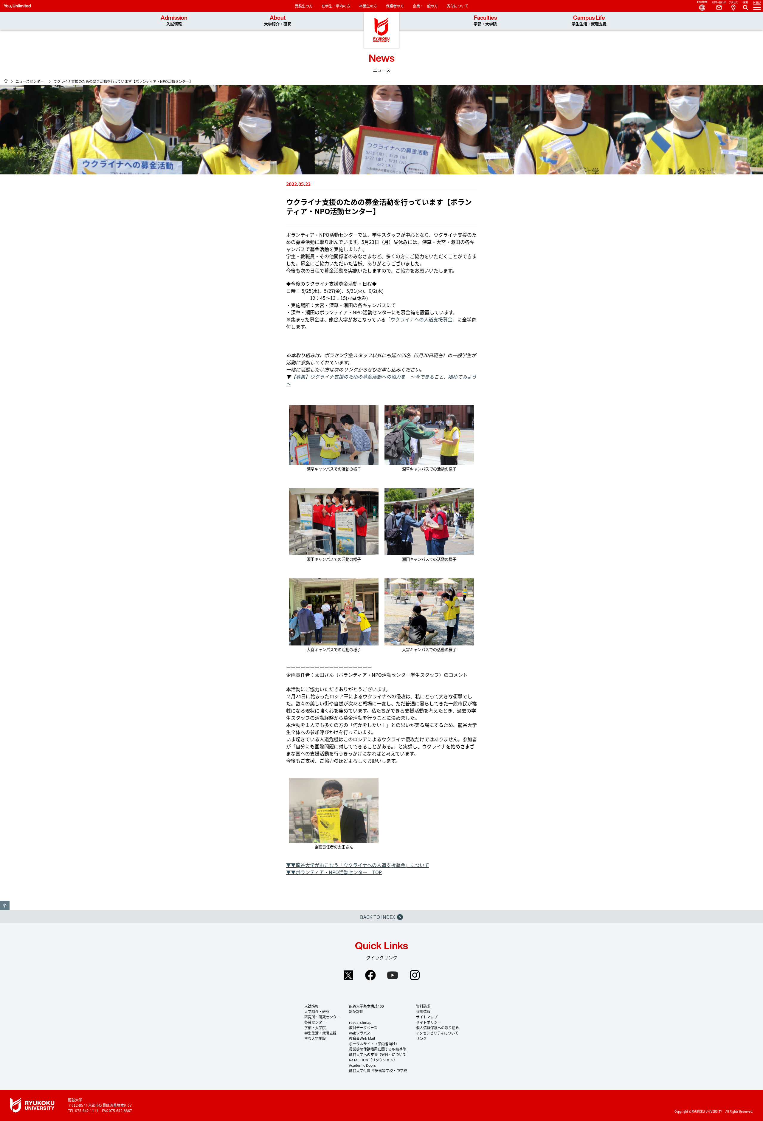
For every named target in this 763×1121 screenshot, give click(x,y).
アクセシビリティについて (437, 1032)
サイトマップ (427, 1016)
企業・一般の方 (425, 5)
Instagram (415, 975)
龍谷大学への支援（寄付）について (377, 1054)
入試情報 (311, 1006)
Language (700, 6)
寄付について (457, 5)
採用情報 (423, 1011)
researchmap (360, 1022)
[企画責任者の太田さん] (334, 810)
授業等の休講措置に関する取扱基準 (377, 1049)
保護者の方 (395, 5)
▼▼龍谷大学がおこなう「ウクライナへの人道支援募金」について (357, 864)
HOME (6, 81)
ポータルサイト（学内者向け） (374, 1043)
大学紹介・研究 (316, 1011)
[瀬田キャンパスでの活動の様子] (334, 521)
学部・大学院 (315, 1027)
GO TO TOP (5, 905)
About (277, 21)
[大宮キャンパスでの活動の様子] (334, 611)
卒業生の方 (368, 5)
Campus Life (589, 21)
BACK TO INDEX (380, 916)
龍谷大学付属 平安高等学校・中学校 (378, 1070)
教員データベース (363, 1027)
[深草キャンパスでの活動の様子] (334, 435)
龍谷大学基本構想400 (366, 1006)
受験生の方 (304, 5)
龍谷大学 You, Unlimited (381, 30)
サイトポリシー (428, 1022)
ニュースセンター (29, 81)
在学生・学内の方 (336, 5)
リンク (421, 1038)
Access (733, 6)
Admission (174, 21)
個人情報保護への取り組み (437, 1027)
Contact (716, 6)
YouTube (392, 975)
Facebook (370, 975)
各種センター (315, 1022)
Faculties (485, 21)
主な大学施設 (315, 1038)
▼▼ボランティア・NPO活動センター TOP (334, 872)
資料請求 (423, 1006)
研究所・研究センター (322, 1016)
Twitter (348, 975)
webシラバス (359, 1032)
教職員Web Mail (362, 1038)
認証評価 (356, 1011)
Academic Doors (362, 1065)
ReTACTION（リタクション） (373, 1059)
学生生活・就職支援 (320, 1032)
